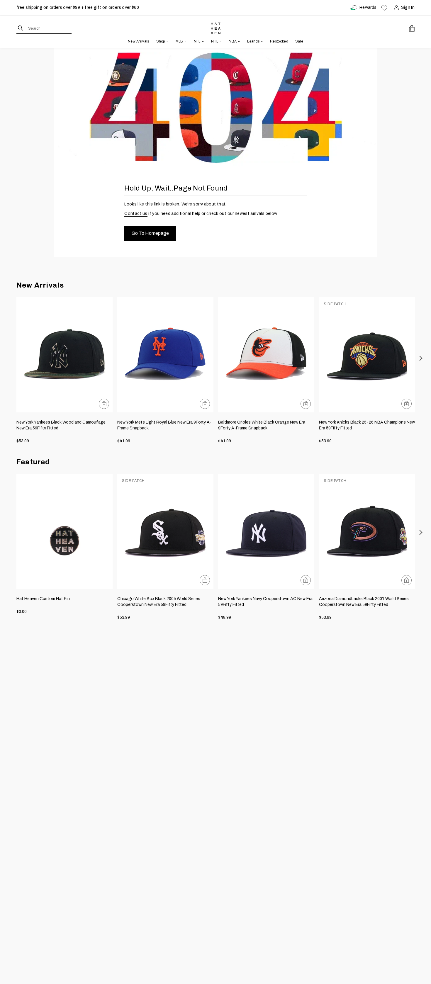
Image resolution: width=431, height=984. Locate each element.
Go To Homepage (150, 233)
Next (421, 358)
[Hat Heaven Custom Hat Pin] (64, 531)
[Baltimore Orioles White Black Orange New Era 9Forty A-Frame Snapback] (266, 354)
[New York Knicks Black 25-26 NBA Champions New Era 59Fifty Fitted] (367, 354)
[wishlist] (384, 7)
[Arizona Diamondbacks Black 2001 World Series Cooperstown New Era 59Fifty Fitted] (367, 531)
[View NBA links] (238, 41)
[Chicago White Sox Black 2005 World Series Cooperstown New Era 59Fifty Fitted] (165, 531)
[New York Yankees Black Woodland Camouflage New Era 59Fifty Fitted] (64, 354)
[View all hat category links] (167, 41)
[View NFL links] (202, 41)
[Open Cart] (412, 28)
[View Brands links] (261, 41)
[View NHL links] (220, 41)
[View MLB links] (185, 41)
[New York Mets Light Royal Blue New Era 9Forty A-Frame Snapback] (165, 354)
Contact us (135, 213)
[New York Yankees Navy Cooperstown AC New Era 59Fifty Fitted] (266, 531)
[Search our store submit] (20, 28)
